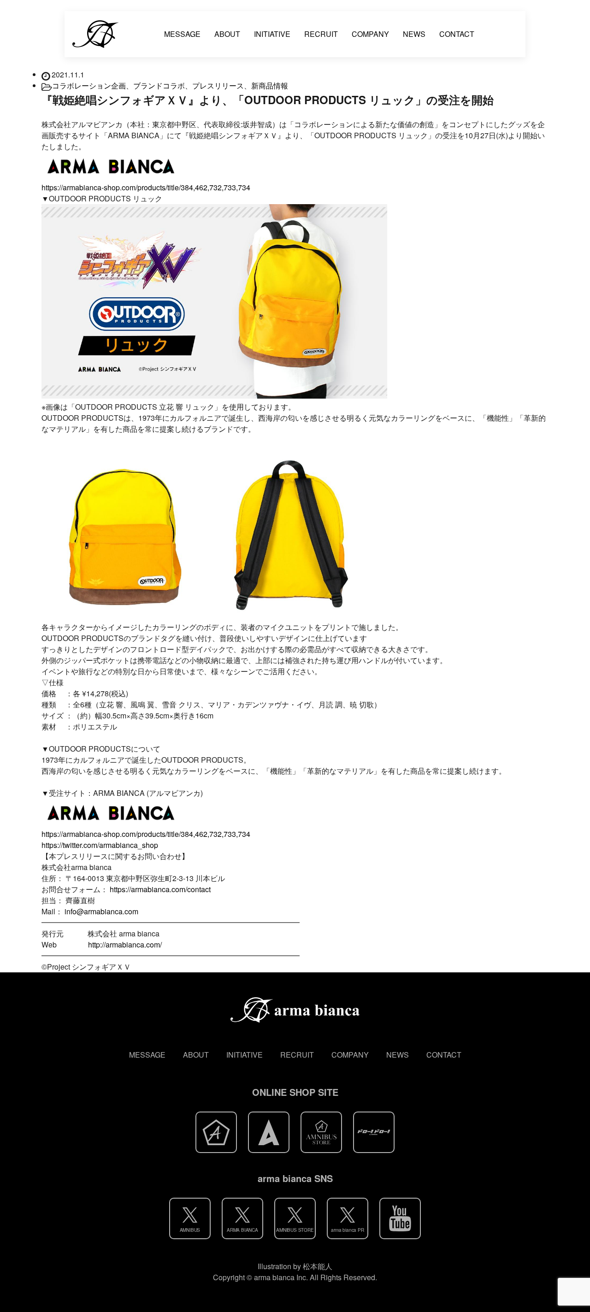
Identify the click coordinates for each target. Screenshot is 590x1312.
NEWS (414, 34)
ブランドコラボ (159, 85)
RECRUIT (321, 34)
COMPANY (370, 34)
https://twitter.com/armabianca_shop (99, 845)
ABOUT (227, 34)
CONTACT (456, 34)
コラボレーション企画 (89, 85)
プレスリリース (218, 85)
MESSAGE (182, 34)
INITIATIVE (272, 34)
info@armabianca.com (101, 911)
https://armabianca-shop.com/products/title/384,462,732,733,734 (145, 187)
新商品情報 (269, 85)
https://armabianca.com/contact (160, 889)
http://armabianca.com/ (125, 944)
